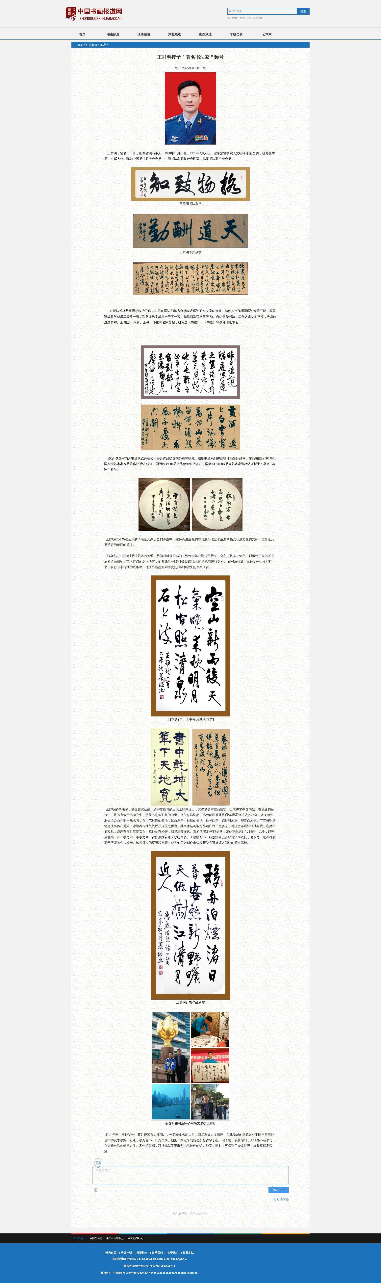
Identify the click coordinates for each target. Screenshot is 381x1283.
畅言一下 (278, 1189)
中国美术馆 (96, 1238)
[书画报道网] (94, 14)
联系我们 (157, 1252)
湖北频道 (174, 34)
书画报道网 (119, 1259)
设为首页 (110, 1252)
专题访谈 (236, 34)
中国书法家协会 (114, 1238)
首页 (82, 34)
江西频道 (144, 34)
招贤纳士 (141, 1252)
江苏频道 (91, 45)
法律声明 (126, 1252)
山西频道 (205, 34)
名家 (103, 45)
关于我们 (172, 1252)
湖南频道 (113, 34)
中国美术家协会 (136, 1238)
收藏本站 (188, 1252)
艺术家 (267, 34)
